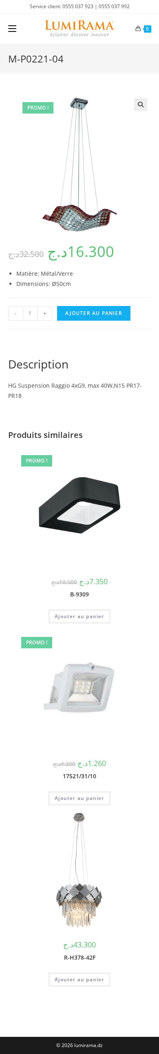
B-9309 (79, 594)
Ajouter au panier (93, 313)
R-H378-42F (79, 957)
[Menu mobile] (12, 28)
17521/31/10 (79, 776)
